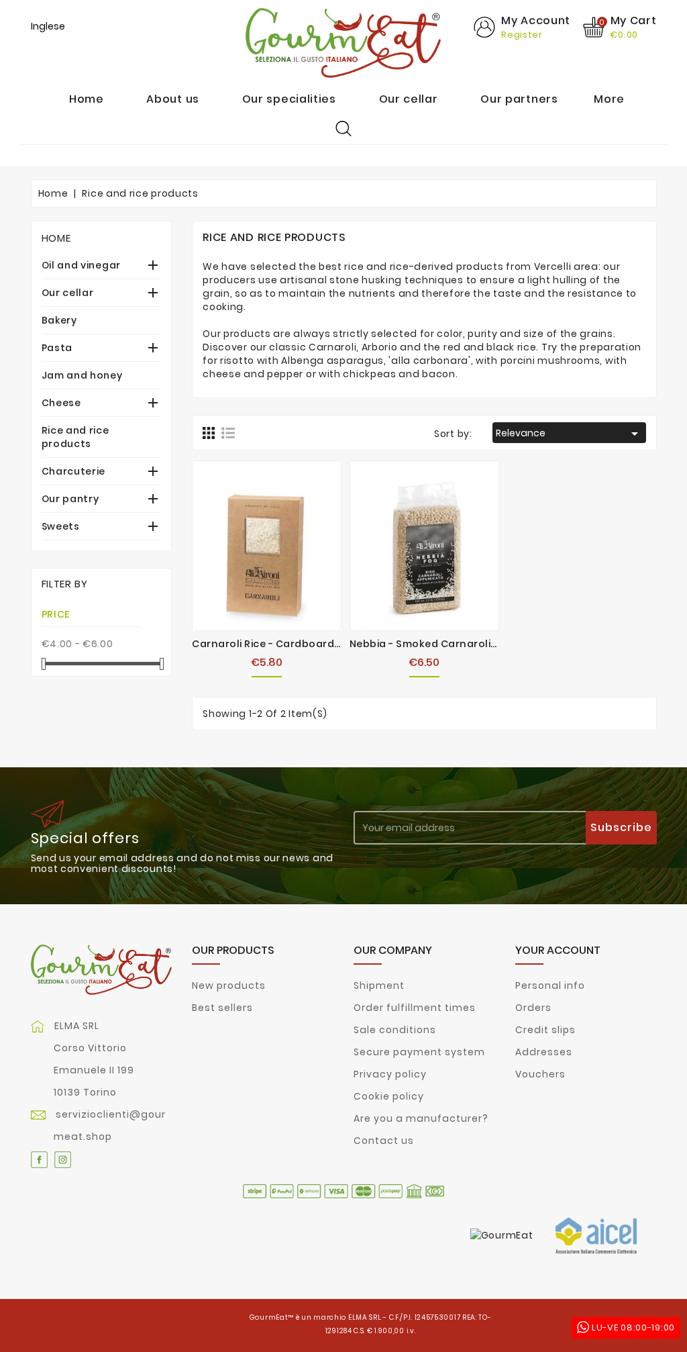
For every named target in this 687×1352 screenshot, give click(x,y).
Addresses (543, 1052)
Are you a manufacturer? (421, 1118)
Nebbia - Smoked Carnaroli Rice (432, 643)
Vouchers (540, 1074)
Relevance (569, 434)
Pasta (57, 347)
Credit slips (545, 1029)
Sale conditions (395, 1029)
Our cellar (68, 292)
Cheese (61, 402)
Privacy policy (390, 1074)
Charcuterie (74, 471)
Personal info (550, 985)
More (609, 99)
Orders (533, 1007)
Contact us (384, 1140)
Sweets (61, 526)
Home (56, 238)
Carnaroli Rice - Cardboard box (274, 643)
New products (229, 985)
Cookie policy (389, 1096)
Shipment (379, 985)
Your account (557, 950)
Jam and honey (82, 375)
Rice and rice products (75, 437)
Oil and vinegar (81, 265)
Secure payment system (419, 1052)
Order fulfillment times (415, 1007)
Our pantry (70, 498)
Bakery (59, 320)
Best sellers (222, 1007)
